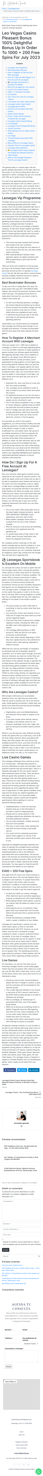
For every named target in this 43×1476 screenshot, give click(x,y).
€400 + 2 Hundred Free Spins (19, 92)
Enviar (5, 1250)
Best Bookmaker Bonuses (17, 70)
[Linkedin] (24, 1464)
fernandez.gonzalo (12, 19)
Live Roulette (13, 123)
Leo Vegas (12, 136)
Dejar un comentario (9, 21)
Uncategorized (27, 19)
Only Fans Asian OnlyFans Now (12, 1265)
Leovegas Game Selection (17, 148)
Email (25, 1330)
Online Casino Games (16, 114)
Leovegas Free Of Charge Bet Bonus (21, 126)
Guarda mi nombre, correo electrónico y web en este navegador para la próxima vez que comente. (22, 1243)
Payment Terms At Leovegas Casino (21, 145)
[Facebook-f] (14, 1464)
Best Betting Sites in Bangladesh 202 (14, 1283)
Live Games (12, 94)
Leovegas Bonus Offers (16, 106)
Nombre (8, 1330)
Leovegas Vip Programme (17, 68)
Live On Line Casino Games (18, 89)
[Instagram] (19, 1464)
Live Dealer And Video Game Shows (21, 102)
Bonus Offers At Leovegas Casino (20, 143)
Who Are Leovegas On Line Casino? (21, 87)
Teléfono (9, 1338)
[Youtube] (28, 1464)
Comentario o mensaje (14, 1349)
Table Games (13, 155)
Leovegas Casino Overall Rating (20, 121)
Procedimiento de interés (29, 1339)
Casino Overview (14, 128)
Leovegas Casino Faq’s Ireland (19, 104)
